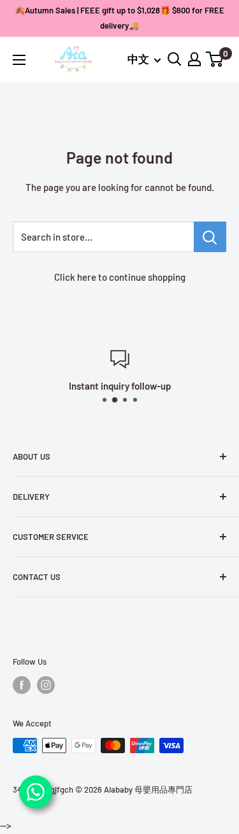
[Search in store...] (210, 237)
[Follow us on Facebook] (22, 685)
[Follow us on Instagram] (46, 685)
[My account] (194, 59)
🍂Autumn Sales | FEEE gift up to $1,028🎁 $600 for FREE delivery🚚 (119, 18)
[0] (215, 59)
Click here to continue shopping (119, 277)
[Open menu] (19, 60)
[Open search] (175, 59)
